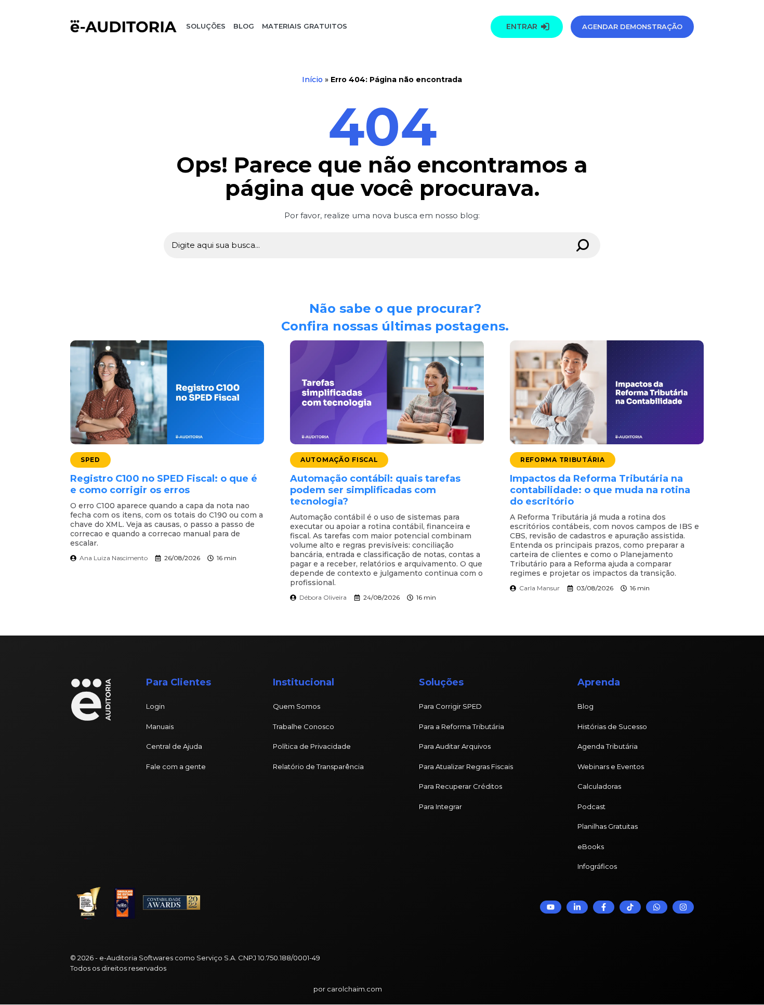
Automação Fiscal (339, 460)
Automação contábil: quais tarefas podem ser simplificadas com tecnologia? (375, 490)
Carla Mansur (539, 588)
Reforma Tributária (562, 460)
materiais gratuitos (303, 26)
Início (312, 79)
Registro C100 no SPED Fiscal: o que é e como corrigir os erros (163, 484)
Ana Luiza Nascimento (114, 558)
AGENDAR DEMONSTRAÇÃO (632, 26)
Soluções (206, 26)
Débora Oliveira (323, 597)
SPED (90, 460)
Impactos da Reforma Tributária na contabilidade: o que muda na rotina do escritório (600, 490)
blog (243, 26)
